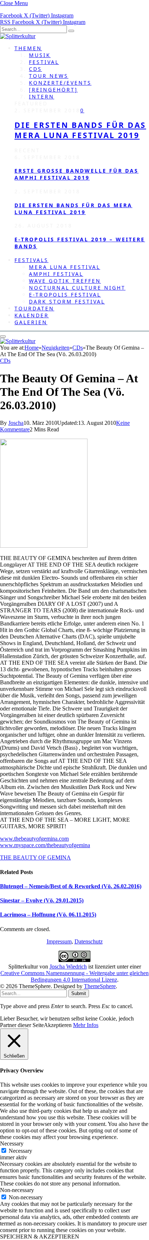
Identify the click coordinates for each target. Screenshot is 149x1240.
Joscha (16, 423)
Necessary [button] (12, 1143)
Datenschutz (88, 941)
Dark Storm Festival (67, 301)
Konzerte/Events (60, 82)
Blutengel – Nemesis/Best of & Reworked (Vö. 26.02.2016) (70, 886)
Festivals (31, 260)
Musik (40, 55)
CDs (35, 68)
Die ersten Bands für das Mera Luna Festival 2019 (80, 130)
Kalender (31, 315)
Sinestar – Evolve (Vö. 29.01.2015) (42, 900)
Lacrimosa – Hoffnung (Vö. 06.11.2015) (48, 914)
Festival (44, 62)
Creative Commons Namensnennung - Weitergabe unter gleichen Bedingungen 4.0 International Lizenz (74, 976)
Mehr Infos (85, 1025)
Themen (28, 48)
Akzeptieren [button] (58, 1025)
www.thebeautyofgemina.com (34, 839)
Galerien (30, 322)
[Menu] (3, 336)
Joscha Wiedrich (68, 966)
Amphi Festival (56, 273)
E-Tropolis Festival (65, 294)
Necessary (20, 1151)
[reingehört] (53, 89)
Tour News (48, 75)
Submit (78, 993)
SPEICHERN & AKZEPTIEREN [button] (39, 1236)
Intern (41, 96)
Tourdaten (34, 308)
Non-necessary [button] (17, 1190)
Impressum (59, 941)
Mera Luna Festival (64, 266)
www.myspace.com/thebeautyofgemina (45, 845)
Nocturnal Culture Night (77, 287)
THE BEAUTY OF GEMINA (35, 857)
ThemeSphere (100, 986)
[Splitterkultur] (17, 36)
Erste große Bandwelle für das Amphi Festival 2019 (76, 174)
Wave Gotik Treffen (65, 280)
